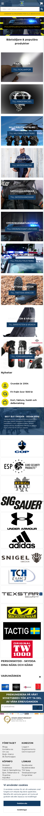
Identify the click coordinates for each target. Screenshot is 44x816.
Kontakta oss (7, 749)
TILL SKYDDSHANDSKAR (22, 197)
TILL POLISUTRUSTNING (22, 261)
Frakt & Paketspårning (11, 770)
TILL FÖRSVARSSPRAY (22, 356)
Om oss (5, 752)
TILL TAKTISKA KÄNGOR (22, 293)
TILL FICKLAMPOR (22, 70)
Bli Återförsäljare (9, 757)
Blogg (4, 747)
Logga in (25, 747)
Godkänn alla (22, 803)
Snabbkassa (7, 768)
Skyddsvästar (27, 765)
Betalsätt (6, 765)
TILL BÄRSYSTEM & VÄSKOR (22, 325)
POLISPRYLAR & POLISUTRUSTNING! (22, 27)
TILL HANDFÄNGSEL (22, 101)
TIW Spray (26, 770)
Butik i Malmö (8, 754)
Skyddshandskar (28, 768)
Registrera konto (28, 749)
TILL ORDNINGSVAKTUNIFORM (22, 229)
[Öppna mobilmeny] (2, 3)
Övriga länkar (27, 775)
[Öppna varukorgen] (41, 3)
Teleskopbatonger (29, 773)
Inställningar (22, 810)
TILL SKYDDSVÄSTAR (22, 165)
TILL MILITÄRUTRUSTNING (22, 133)
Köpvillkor (6, 778)
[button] (41, 20)
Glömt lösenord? (28, 752)
